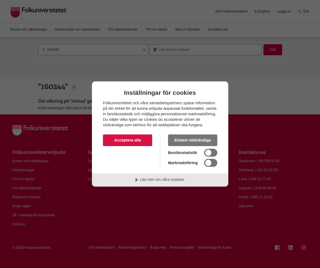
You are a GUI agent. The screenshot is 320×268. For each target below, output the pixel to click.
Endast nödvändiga (192, 140)
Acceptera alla (127, 140)
